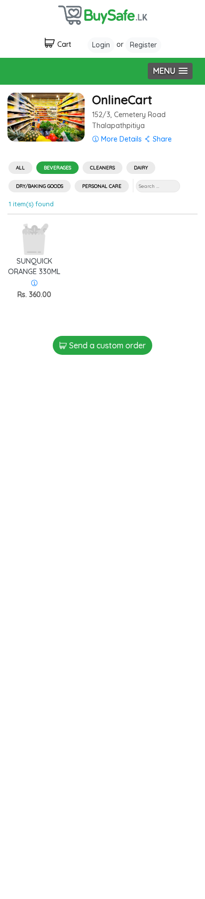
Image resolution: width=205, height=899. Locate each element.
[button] (170, 71)
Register (143, 44)
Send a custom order (106, 345)
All (20, 167)
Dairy (141, 167)
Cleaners (102, 167)
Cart (64, 44)
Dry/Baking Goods (39, 186)
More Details (120, 139)
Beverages (57, 167)
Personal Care (101, 186)
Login (101, 44)
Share (161, 139)
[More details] (34, 283)
